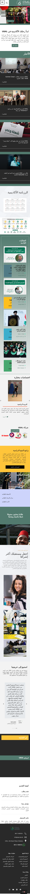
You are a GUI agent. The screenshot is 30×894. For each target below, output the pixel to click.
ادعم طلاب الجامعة (23, 882)
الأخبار (27, 53)
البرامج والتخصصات (23, 856)
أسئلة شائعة (25, 866)
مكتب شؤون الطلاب (9, 863)
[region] (15, 15)
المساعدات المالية (15, 467)
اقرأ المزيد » (4, 81)
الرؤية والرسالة (24, 863)
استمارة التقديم (24, 877)
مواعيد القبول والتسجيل (8, 861)
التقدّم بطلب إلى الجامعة (8, 859)
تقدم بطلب (25, 791)
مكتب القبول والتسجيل (8, 866)
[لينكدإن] (17, 889)
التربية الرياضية (22, 404)
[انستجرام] (9, 889)
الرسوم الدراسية (24, 859)
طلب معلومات (24, 880)
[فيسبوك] (20, 889)
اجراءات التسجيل (10, 856)
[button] (28, 8)
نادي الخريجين (24, 885)
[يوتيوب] (13, 889)
